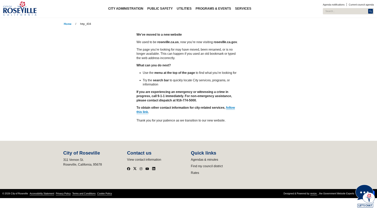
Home (67, 23)
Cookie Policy (104, 193)
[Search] (370, 11)
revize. (313, 193)
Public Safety (160, 8)
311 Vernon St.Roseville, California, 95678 (82, 162)
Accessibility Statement (42, 193)
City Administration (125, 8)
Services (243, 8)
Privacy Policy (63, 193)
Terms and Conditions (84, 193)
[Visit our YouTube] (147, 168)
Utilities (184, 8)
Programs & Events (213, 8)
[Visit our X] (134, 168)
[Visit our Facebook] (128, 168)
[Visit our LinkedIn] (153, 168)
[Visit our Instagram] (141, 168)
